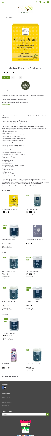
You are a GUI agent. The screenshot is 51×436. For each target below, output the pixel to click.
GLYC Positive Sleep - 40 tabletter (34, 239)
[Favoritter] (40, 2)
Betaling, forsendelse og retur (8, 399)
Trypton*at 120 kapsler (8, 239)
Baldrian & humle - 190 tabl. (9, 271)
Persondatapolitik (5, 405)
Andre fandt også (7, 220)
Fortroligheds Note (6, 397)
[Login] (44, 2)
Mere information (6, 104)
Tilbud (4, 252)
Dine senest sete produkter (10, 376)
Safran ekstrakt (6, 363)
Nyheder (4, 345)
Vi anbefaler (5, 314)
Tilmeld (47, 414)
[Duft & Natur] (25, 9)
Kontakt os (4, 400)
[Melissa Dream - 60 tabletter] (25, 42)
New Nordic (7, 93)
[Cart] (48, 2)
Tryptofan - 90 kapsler (32, 209)
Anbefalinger (6, 190)
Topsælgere (5, 282)
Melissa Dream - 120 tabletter (10, 209)
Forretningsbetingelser (7, 402)
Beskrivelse (5, 112)
